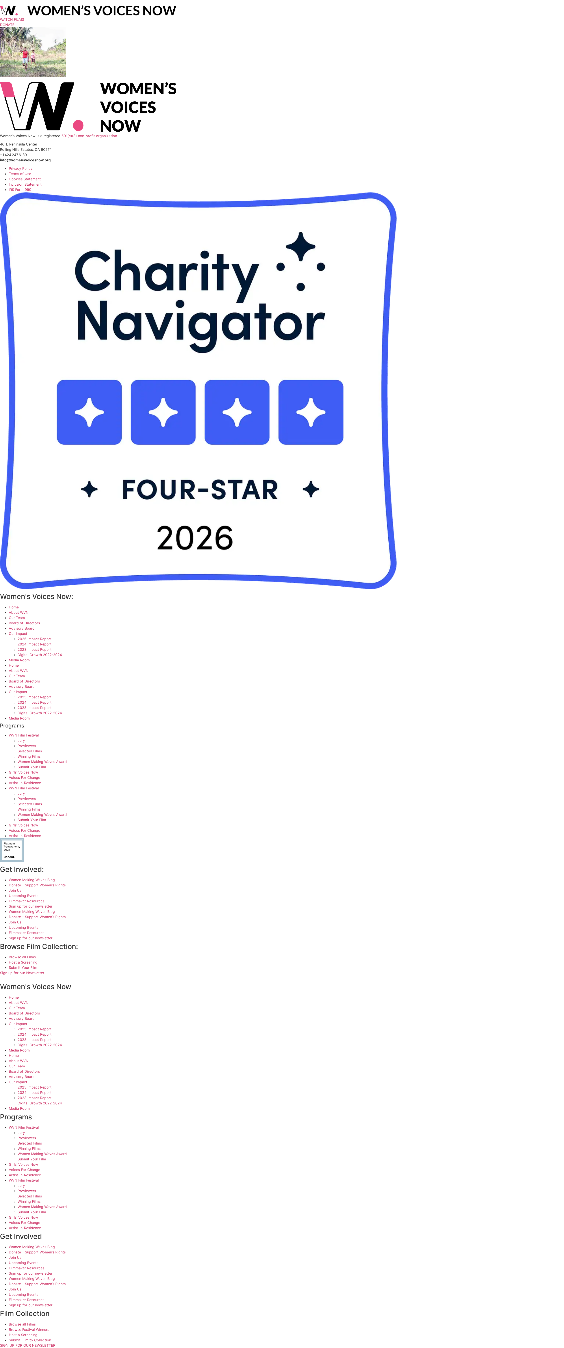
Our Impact (18, 633)
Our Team (17, 617)
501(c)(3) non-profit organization (89, 136)
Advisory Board (22, 628)
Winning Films (29, 756)
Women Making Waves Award (42, 761)
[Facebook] (3, 978)
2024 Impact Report (35, 644)
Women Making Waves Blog (32, 880)
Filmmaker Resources (26, 901)
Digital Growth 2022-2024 (40, 655)
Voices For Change (24, 777)
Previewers (27, 746)
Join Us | (16, 890)
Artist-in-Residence (25, 783)
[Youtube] (25, 978)
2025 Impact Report (35, 639)
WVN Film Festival (24, 735)
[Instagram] (8, 978)
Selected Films (30, 751)
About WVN (18, 612)
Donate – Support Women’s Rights (37, 885)
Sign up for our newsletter (30, 906)
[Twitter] (14, 978)
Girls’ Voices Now (23, 772)
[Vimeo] (19, 978)
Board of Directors (24, 623)
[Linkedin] (30, 978)
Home (14, 607)
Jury (21, 740)
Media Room (19, 660)
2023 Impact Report (35, 649)
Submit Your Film (32, 767)
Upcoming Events (23, 895)
